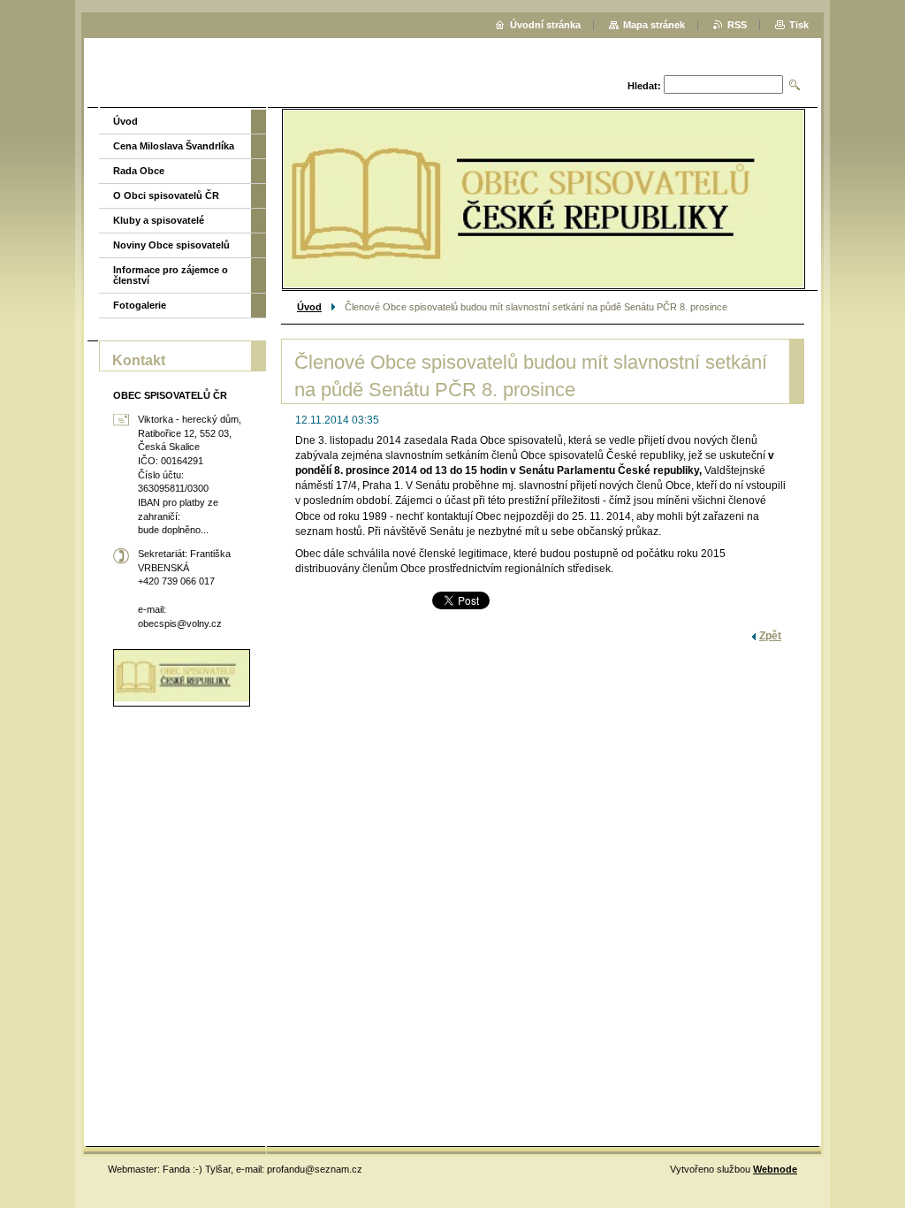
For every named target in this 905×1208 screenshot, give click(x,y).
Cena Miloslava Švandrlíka (173, 146)
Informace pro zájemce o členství (170, 275)
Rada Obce (138, 170)
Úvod (309, 307)
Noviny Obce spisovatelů (171, 245)
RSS (737, 24)
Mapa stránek (654, 24)
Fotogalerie (139, 305)
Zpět (770, 636)
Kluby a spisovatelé (158, 220)
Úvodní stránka (545, 24)
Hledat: (644, 85)
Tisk (799, 24)
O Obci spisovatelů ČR (166, 195)
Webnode (775, 1169)
